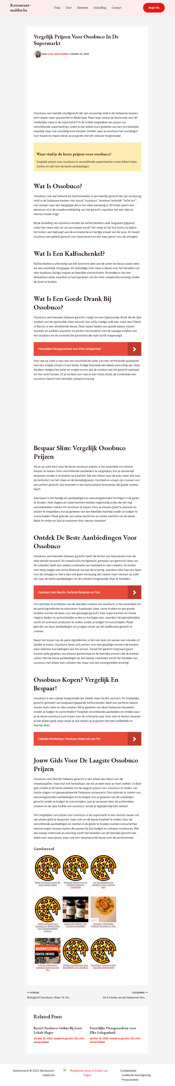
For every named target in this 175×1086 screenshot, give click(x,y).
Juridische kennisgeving (136, 1075)
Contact (117, 7)
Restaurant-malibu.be (20, 7)
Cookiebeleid (128, 1070)
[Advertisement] (87, 87)
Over (69, 7)
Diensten (82, 7)
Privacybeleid (130, 1079)
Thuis (57, 7)
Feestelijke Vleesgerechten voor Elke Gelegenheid (113, 1030)
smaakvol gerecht (63, 1038)
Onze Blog (99, 7)
